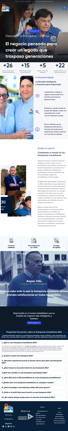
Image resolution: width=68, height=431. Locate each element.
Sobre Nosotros (59, 416)
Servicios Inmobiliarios (59, 420)
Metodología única (42, 411)
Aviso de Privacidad (59, 422)
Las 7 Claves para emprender (40, 418)
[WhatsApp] (14, 426)
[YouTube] (11, 426)
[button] (34, 31)
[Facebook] (3, 426)
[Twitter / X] (6, 426)
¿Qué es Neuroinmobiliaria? (41, 414)
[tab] (34, 347)
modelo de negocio (31, 346)
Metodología (59, 414)
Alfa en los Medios (59, 418)
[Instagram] (8, 426)
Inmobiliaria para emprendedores (40, 422)
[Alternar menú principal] (64, 8)
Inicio (59, 412)
